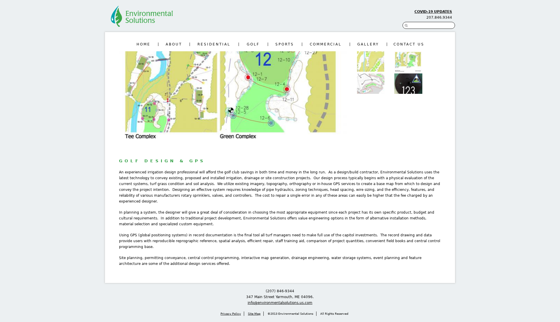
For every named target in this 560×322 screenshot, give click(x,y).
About (174, 44)
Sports (284, 44)
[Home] (140, 18)
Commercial (326, 44)
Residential (213, 44)
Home (143, 44)
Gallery (368, 44)
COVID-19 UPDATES (433, 12)
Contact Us (408, 44)
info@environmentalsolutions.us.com (280, 303)
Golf (253, 44)
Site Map (254, 313)
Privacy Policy (230, 313)
